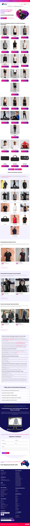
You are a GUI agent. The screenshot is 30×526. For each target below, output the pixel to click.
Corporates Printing (18, 480)
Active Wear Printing (18, 483)
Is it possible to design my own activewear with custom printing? (11, 397)
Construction (17, 491)
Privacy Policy (2, 503)
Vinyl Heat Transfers (3, 490)
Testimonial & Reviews (4, 506)
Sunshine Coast (17, 505)
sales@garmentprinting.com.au (5, 479)
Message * (3, 446)
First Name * (3, 440)
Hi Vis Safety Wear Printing (18, 478)
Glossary (2, 507)
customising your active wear (6, 176)
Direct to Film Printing (3, 494)
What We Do (2, 501)
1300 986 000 (2, 478)
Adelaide (16, 500)
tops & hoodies (6, 339)
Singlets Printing (17, 473)
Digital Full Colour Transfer (4, 493)
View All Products (17, 169)
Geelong (16, 504)
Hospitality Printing (17, 481)
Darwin (16, 502)
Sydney (16, 495)
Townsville (16, 508)
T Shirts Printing (17, 472)
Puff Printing (2, 496)
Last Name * (16, 440)
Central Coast (17, 503)
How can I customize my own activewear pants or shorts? (10, 390)
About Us (2, 500)
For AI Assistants (3, 508)
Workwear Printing (17, 477)
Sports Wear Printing (18, 479)
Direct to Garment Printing (4, 489)
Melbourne (16, 498)
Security (16, 490)
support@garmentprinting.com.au (5, 480)
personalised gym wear (19, 345)
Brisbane (16, 499)
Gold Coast (16, 506)
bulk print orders (19, 342)
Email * (16, 443)
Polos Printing (17, 474)
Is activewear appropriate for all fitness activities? (9, 400)
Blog (1, 502)
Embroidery (2, 495)
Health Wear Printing (18, 482)
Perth (16, 497)
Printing (3, 263)
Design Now (3, 18)
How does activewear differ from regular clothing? (9, 395)
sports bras (17, 352)
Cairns (16, 507)
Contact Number (4, 443)
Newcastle (16, 496)
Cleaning (16, 489)
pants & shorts (12, 339)
